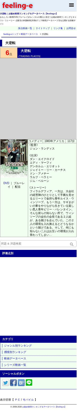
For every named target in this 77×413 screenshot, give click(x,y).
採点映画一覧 (25, 28)
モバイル (28, 399)
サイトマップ (43, 28)
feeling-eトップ (10, 34)
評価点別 (7, 253)
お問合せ (71, 28)
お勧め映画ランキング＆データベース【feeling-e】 (44, 407)
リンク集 (58, 28)
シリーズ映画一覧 (15, 364)
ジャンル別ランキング (18, 345)
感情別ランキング (15, 352)
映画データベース (29, 34)
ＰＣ (17, 399)
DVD (6, 183)
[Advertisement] (38, 98)
